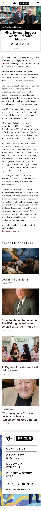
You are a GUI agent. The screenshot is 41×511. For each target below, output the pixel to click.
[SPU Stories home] (21, 3)
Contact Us (16, 448)
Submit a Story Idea (19, 475)
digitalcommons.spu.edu (12, 231)
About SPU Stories (15, 456)
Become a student (14, 465)
